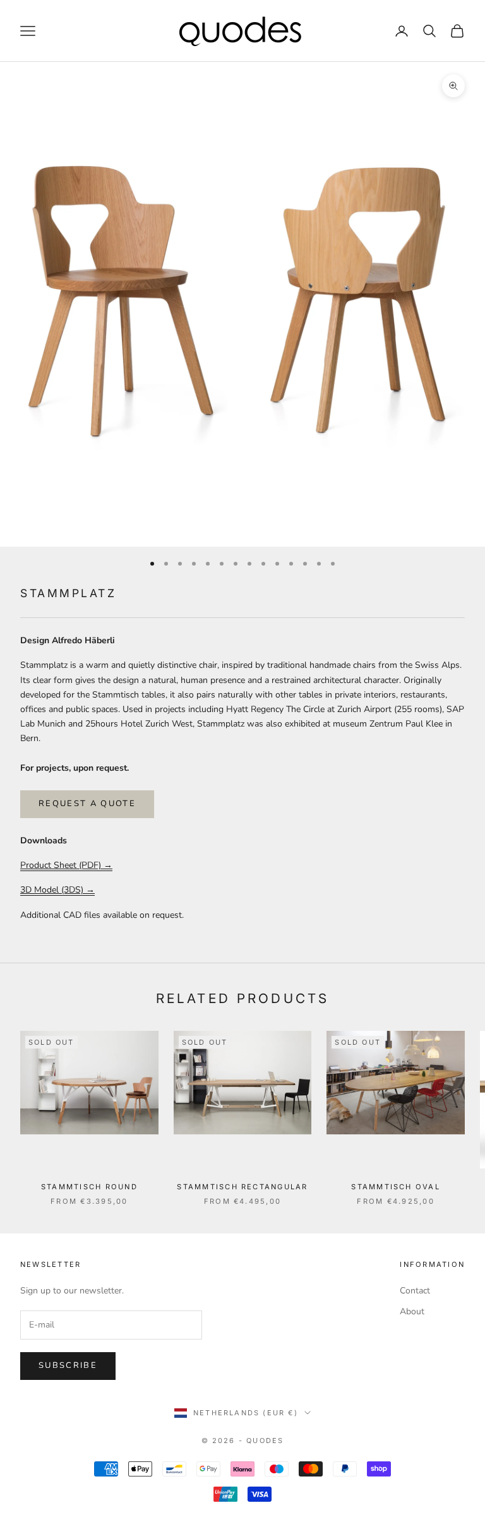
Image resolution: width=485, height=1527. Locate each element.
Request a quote (87, 803)
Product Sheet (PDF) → (66, 865)
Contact (415, 1291)
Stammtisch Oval (395, 1186)
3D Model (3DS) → (57, 890)
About (412, 1311)
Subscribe (68, 1365)
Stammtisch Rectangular (242, 1186)
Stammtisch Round (89, 1186)
